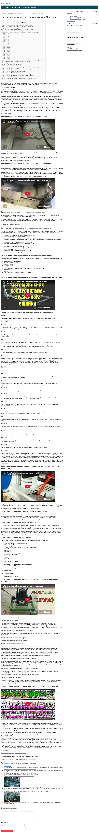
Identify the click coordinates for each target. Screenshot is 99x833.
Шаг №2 (6, 35)
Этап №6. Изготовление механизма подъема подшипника (19, 75)
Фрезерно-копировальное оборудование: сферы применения (17, 26)
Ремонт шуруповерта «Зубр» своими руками (19, 756)
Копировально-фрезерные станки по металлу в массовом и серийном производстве (23, 60)
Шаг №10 (7, 46)
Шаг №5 (6, 39)
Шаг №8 (6, 43)
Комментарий (4, 822)
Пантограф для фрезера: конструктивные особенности (15, 61)
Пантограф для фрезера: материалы (11, 64)
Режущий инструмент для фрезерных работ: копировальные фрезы (19, 78)
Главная (7, 7)
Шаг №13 (7, 50)
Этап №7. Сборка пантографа (12, 76)
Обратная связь (78, 25)
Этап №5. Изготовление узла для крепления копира (17, 74)
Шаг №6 (6, 40)
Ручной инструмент (15, 7)
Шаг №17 (7, 56)
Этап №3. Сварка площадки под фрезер (14, 71)
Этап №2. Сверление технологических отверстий (17, 69)
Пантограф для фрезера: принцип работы (12, 63)
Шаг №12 (7, 49)
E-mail (3, 828)
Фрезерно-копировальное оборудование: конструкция (15, 28)
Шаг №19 (7, 58)
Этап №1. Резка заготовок (11, 68)
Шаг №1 (6, 33)
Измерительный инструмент (29, 7)
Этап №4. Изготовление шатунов (13, 72)
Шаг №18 (7, 57)
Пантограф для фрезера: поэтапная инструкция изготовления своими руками (21, 67)
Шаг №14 (7, 51)
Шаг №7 (6, 42)
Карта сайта (70, 25)
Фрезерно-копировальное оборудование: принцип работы (16, 25)
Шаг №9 (6, 44)
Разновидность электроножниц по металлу (19, 763)
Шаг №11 (6, 47)
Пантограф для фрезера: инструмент (11, 65)
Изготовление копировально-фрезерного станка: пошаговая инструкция (20, 32)
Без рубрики (73, 16)
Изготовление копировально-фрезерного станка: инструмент (17, 30)
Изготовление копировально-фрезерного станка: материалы (17, 29)
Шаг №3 (6, 36)
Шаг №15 (7, 53)
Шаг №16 (7, 54)
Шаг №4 (6, 37)
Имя (2, 825)
